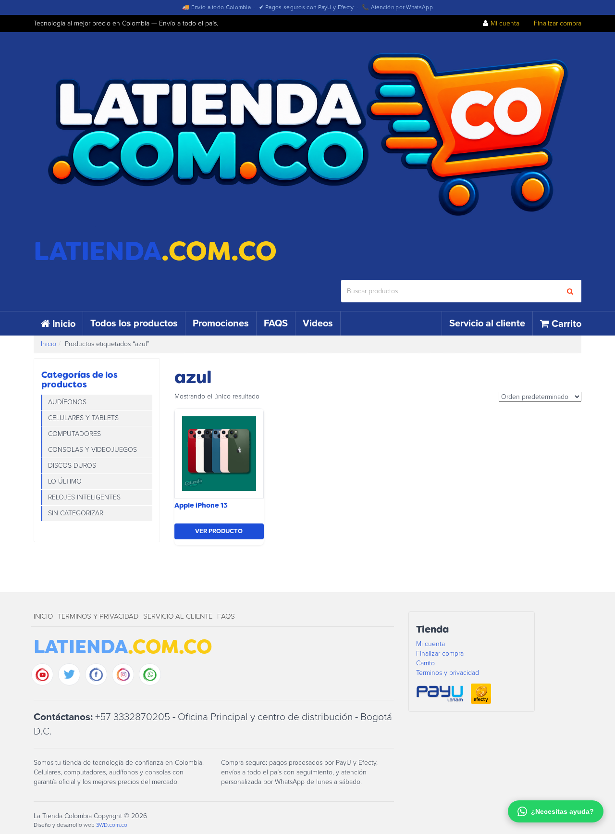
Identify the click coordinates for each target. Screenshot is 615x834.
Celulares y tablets (83, 418)
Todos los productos (134, 323)
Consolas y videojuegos (92, 450)
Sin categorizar (75, 513)
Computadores (74, 434)
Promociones (221, 323)
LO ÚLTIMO (65, 481)
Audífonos (67, 402)
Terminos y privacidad (98, 616)
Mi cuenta (505, 23)
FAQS (276, 323)
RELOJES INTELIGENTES (84, 497)
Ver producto (219, 531)
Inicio (63, 324)
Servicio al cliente (487, 323)
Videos (318, 323)
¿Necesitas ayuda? (562, 811)
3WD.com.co (111, 825)
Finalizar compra (557, 23)
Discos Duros (72, 465)
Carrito (566, 324)
